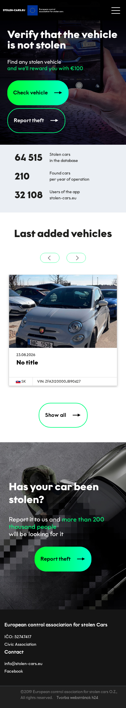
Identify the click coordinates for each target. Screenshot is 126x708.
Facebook (13, 671)
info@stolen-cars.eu (23, 663)
